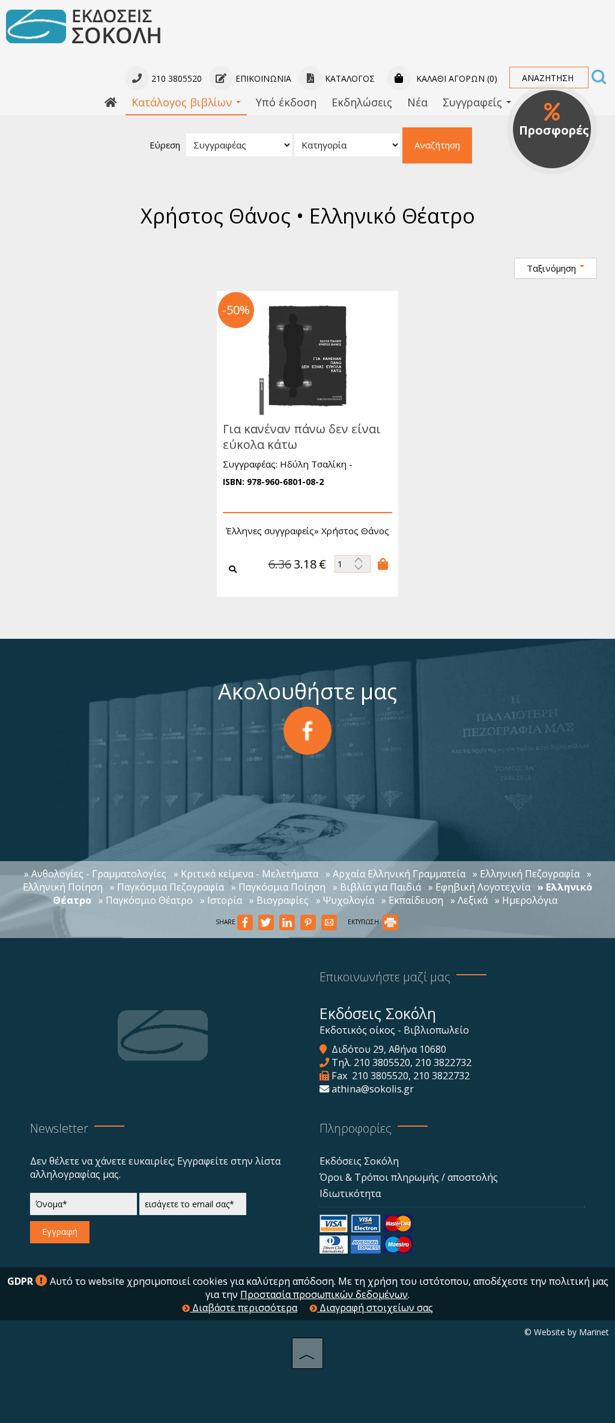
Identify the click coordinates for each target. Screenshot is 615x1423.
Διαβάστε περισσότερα (243, 1307)
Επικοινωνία (262, 78)
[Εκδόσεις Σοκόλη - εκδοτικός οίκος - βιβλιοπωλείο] (83, 26)
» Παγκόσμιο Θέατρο (145, 900)
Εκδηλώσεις (362, 102)
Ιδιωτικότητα (350, 1193)
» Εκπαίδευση (412, 900)
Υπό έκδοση (286, 102)
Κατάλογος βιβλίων (183, 102)
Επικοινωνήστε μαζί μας (385, 977)
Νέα (417, 102)
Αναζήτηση (437, 145)
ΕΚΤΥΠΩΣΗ (364, 922)
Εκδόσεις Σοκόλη (359, 1161)
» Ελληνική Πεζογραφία (526, 873)
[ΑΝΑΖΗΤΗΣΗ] (599, 78)
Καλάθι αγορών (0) (455, 78)
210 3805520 (382, 1062)
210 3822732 (443, 1062)
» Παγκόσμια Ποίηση (278, 887)
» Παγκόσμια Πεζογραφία (167, 887)
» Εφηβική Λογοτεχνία (479, 887)
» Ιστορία (221, 900)
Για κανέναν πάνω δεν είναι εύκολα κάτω (302, 436)
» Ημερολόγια (526, 900)
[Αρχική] (110, 102)
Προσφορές (554, 130)
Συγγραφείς (474, 102)
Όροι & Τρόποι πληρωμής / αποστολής (409, 1177)
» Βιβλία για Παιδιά (377, 887)
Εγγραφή (59, 1231)
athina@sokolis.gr (373, 1088)
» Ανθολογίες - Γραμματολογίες (95, 873)
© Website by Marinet (566, 1332)
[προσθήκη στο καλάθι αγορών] (383, 564)
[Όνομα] (83, 1207)
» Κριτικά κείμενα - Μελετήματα (246, 873)
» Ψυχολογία (345, 900)
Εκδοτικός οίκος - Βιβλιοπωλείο (394, 1030)
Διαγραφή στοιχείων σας (375, 1307)
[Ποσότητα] (353, 564)
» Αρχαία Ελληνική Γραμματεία (395, 873)
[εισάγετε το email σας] (192, 1207)
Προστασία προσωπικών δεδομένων (324, 1294)
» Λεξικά (469, 900)
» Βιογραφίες (279, 900)
